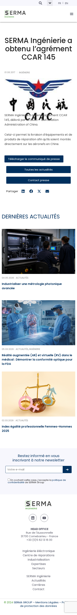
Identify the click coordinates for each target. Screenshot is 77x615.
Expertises (38, 564)
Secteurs (38, 568)
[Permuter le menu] (71, 14)
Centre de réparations (38, 555)
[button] (40, 3)
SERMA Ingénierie (38, 576)
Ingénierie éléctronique (38, 551)
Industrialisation (39, 560)
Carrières (38, 585)
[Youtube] (44, 518)
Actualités (39, 580)
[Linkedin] (33, 518)
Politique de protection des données (46, 604)
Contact (38, 589)
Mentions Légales (47, 602)
